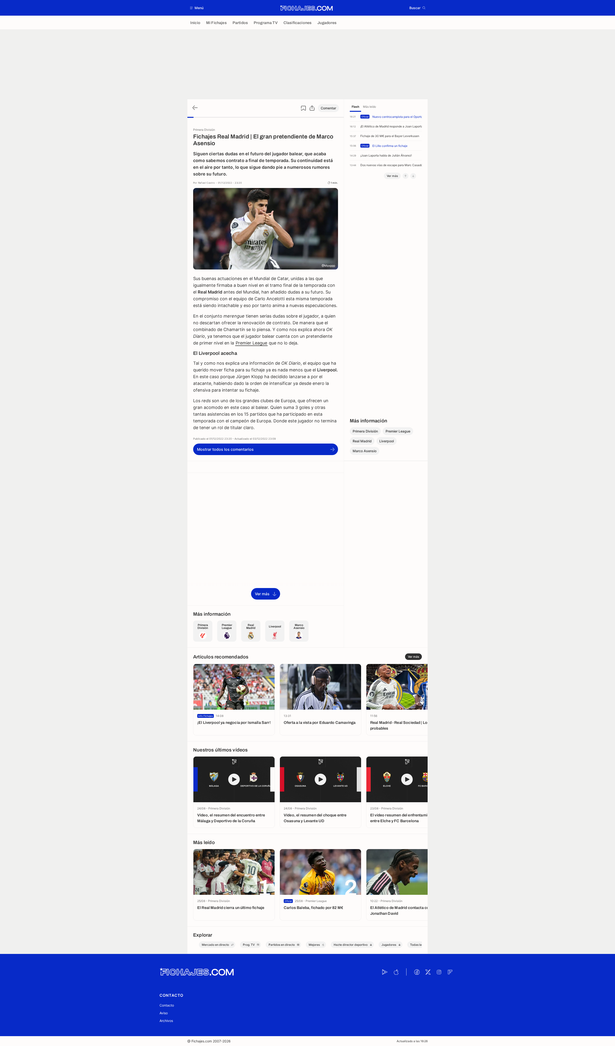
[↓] (413, 176)
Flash (355, 106)
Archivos (166, 1021)
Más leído (369, 106)
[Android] (384, 972)
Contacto (167, 1005)
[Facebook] (416, 972)
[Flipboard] (450, 972)
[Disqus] (265, 539)
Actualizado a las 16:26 (412, 1041)
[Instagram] (439, 972)
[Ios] (396, 972)
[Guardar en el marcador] (303, 108)
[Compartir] (312, 108)
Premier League (251, 342)
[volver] (194, 108)
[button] (196, 8)
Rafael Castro (206, 182)
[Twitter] (427, 972)
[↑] (405, 176)
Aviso (164, 1013)
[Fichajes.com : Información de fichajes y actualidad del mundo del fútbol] (306, 8)
